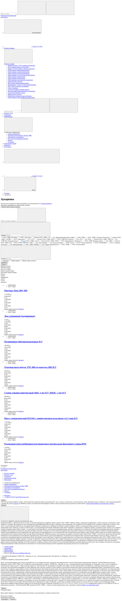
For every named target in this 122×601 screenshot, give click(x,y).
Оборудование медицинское (16, 78)
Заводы (10, 140)
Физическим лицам (10, 143)
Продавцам (7, 146)
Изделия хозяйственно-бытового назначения (21, 91)
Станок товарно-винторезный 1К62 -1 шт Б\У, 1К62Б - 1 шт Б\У (35, 393)
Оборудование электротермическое (18, 73)
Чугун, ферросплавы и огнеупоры (18, 67)
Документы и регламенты (16, 137)
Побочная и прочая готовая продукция (20, 96)
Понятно (3, 505)
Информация (8, 116)
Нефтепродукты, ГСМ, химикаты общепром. (21, 65)
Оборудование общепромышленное (19, 70)
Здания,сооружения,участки (16, 93)
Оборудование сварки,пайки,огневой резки (21, 97)
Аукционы (7, 115)
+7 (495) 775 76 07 (9, 497)
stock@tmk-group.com (22, 497)
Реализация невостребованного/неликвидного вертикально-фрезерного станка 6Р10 (45, 444)
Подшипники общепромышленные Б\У (23, 341)
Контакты (7, 145)
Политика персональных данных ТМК (20, 135)
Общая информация (14, 134)
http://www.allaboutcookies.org (21, 553)
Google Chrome (8, 546)
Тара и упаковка (13, 88)
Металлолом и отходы (14, 94)
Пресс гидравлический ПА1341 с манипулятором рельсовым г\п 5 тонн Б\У (41, 418)
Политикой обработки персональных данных (100, 503)
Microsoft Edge (8, 551)
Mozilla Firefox (8, 550)
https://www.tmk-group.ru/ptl (90, 585)
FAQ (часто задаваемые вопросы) (18, 138)
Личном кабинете (46, 203)
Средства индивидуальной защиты (18, 89)
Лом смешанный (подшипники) (19, 316)
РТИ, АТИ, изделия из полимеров (18, 86)
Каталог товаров (9, 48)
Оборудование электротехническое (18, 72)
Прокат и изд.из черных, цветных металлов (21, 68)
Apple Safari (7, 548)
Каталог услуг (8, 113)
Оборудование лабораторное (16, 76)
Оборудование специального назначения (20, 80)
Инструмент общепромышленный (18, 83)
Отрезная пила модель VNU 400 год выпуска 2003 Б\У (30, 367)
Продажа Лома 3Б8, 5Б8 (15, 290)
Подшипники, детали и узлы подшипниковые (22, 85)
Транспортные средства (15, 81)
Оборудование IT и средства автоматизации (21, 75)
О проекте (11, 142)
